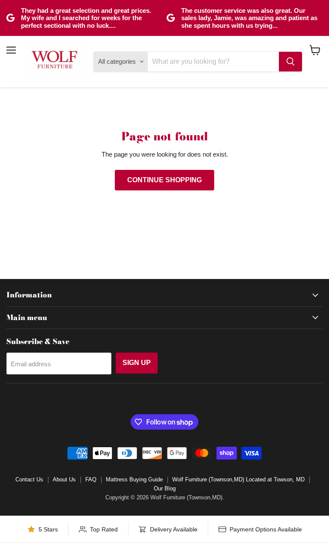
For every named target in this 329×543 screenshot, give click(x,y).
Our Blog (165, 488)
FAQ (90, 479)
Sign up (137, 362)
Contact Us (29, 479)
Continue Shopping (164, 180)
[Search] (290, 61)
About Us (64, 479)
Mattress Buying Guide (134, 479)
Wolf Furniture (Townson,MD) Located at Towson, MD (238, 479)
